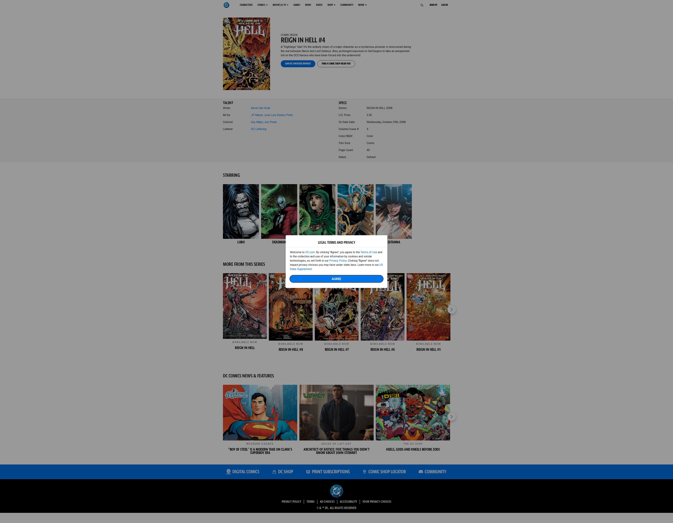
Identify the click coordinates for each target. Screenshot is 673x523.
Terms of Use (369, 252)
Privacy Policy (338, 260)
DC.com (310, 252)
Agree (336, 279)
